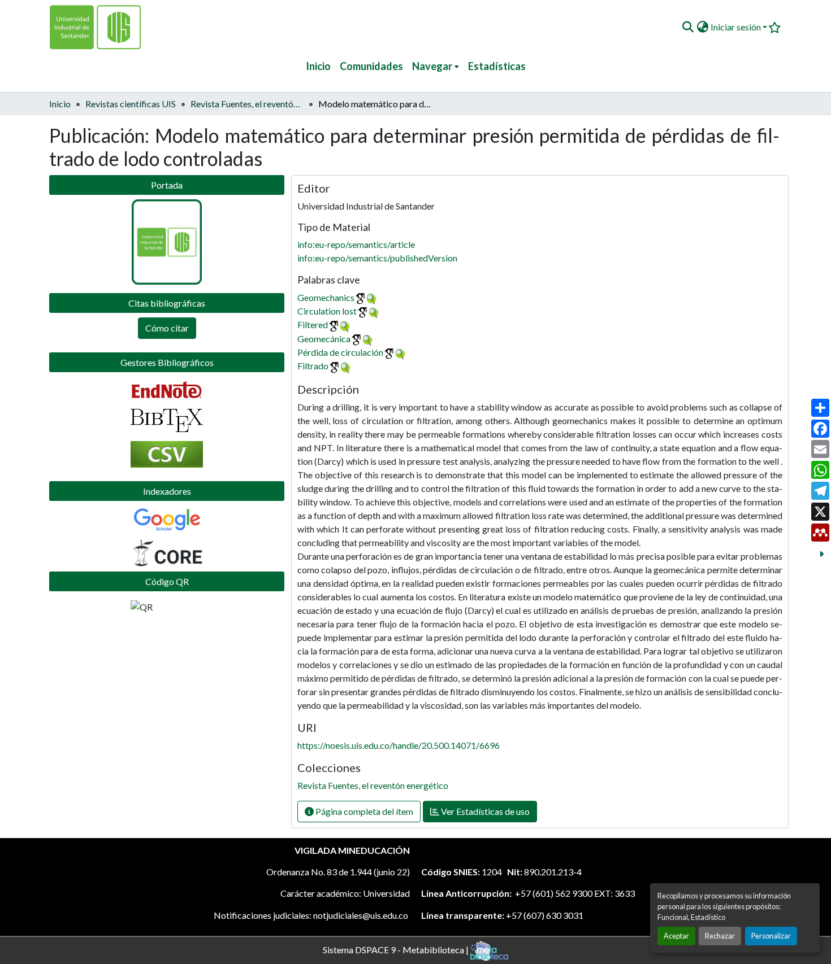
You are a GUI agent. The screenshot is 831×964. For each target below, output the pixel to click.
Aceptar (676, 935)
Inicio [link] (60, 103)
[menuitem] (435, 66)
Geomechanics (325, 297)
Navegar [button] (432, 66)
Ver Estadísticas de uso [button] (484, 811)
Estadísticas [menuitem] (497, 66)
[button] (688, 27)
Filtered (312, 324)
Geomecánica (323, 338)
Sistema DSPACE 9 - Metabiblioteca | (396, 949)
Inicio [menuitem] (318, 66)
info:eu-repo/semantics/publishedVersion (377, 257)
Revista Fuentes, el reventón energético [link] (247, 103)
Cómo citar (167, 327)
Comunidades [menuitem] (371, 66)
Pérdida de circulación (340, 352)
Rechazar (720, 935)
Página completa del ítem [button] (363, 811)
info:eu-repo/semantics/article (356, 244)
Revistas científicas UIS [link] (130, 103)
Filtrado (312, 365)
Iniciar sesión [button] (737, 26)
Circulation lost (327, 311)
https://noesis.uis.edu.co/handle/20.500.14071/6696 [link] (398, 745)
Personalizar (771, 935)
